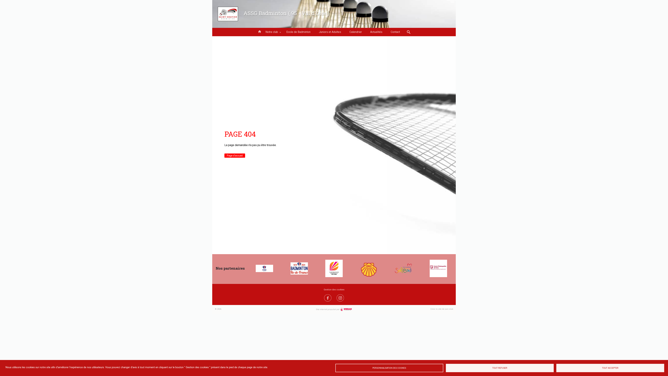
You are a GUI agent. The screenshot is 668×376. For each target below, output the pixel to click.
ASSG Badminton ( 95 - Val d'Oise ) (286, 13)
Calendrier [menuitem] (355, 32)
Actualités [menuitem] (376, 32)
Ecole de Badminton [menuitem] (298, 32)
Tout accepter (610, 368)
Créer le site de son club (441, 309)
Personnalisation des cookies (389, 368)
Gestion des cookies (334, 289)
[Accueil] (228, 14)
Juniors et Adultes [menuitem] (330, 32)
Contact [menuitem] (395, 32)
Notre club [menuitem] (269, 33)
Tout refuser (499, 368)
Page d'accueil (235, 155)
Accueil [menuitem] (259, 31)
